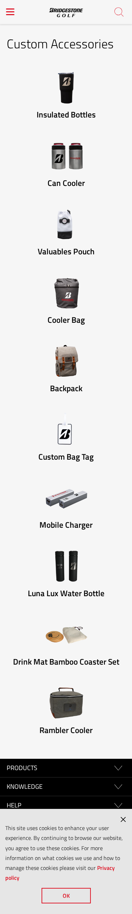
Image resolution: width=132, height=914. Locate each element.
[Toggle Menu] (10, 11)
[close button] (123, 819)
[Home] (66, 12)
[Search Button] (119, 12)
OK (66, 895)
